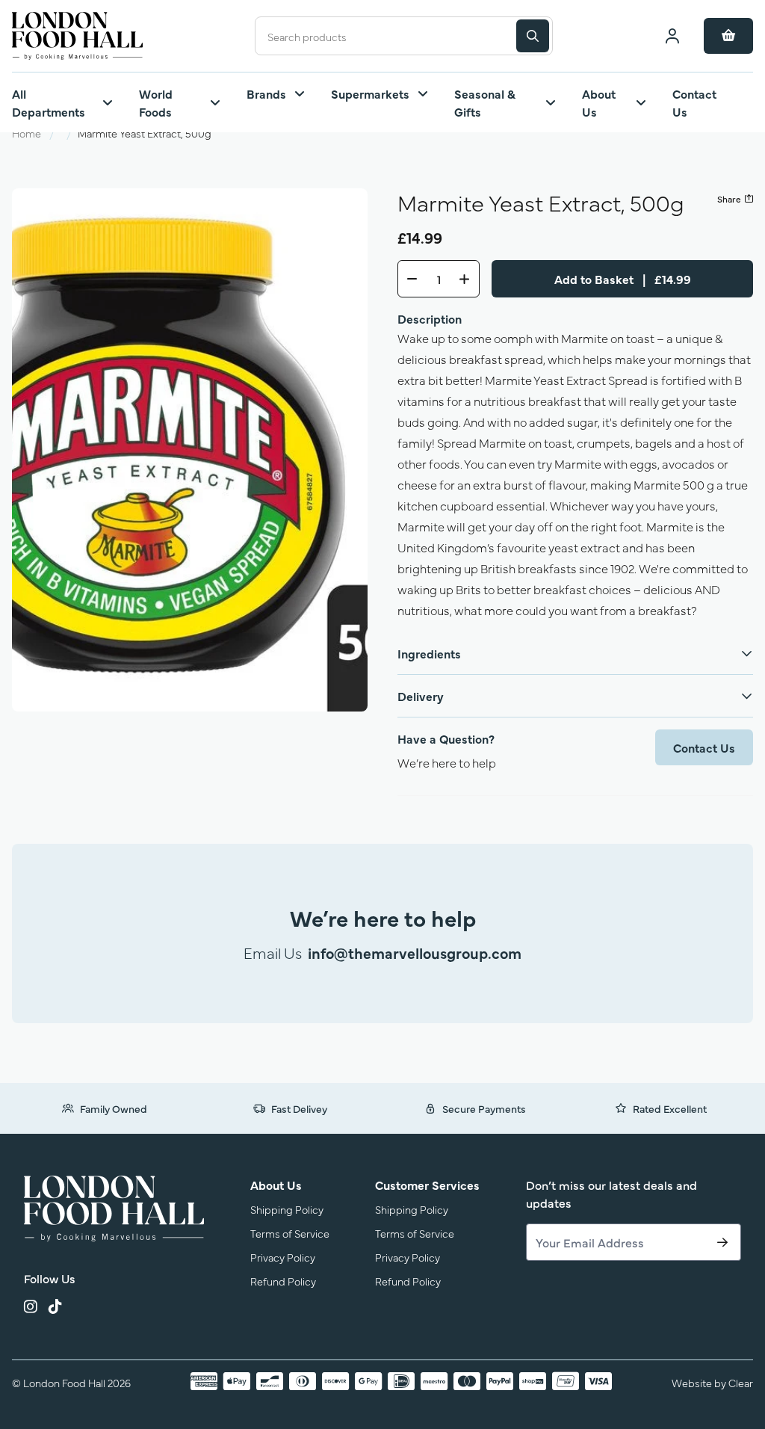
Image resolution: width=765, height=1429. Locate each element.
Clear (740, 1382)
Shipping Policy (286, 1209)
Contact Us (694, 102)
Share (729, 199)
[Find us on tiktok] (55, 1308)
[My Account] (672, 35)
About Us (599, 102)
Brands (266, 93)
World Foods (156, 102)
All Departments (48, 102)
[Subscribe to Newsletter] (722, 1242)
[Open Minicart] (728, 36)
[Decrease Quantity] (408, 278)
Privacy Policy (282, 1257)
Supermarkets (370, 93)
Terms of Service (289, 1233)
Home (26, 133)
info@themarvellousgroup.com (414, 952)
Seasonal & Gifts (484, 102)
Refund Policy (283, 1281)
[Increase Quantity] (469, 278)
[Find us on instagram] (30, 1308)
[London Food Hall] (114, 1208)
